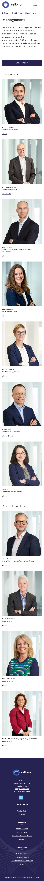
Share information (22, 854)
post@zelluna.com (22, 783)
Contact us (22, 839)
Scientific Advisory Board (22, 836)
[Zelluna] (11, 4)
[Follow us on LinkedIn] (22, 798)
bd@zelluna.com (22, 789)
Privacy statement (33, 877)
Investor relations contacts (22, 861)
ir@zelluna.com (22, 786)
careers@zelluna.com (22, 791)
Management (22, 832)
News (22, 864)
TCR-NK (22, 814)
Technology (22, 811)
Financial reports (22, 857)
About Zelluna (22, 829)
